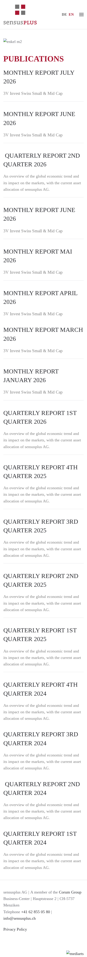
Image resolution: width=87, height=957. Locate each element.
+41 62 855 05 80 (35, 912)
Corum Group (70, 892)
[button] (81, 14)
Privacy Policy (15, 929)
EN (71, 14)
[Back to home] (20, 14)
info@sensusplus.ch (19, 918)
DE (64, 14)
